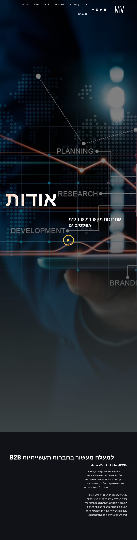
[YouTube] (93, 9)
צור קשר (24, 4)
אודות (46, 4)
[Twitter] (101, 9)
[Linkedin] (97, 9)
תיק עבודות (59, 4)
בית (85, 4)
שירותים (36, 4)
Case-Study (73, 4)
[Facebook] (105, 9)
